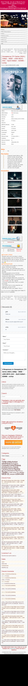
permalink (12, 292)
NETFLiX (5, 471)
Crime (11, 465)
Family (15, 467)
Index (2, 33)
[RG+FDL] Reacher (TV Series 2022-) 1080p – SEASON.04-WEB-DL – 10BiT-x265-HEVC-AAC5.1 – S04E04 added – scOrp (13, 501)
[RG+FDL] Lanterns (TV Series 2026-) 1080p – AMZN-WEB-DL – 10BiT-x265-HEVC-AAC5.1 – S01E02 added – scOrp (13, 534)
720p (4, 461)
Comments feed (5, 565)
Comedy (5, 465)
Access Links (5, 35)
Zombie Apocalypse (20, 648)
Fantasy (5, 469)
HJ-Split (6, 280)
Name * (4, 336)
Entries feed (4, 563)
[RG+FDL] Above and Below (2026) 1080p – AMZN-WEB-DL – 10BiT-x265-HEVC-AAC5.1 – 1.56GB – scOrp (12, 520)
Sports (21, 470)
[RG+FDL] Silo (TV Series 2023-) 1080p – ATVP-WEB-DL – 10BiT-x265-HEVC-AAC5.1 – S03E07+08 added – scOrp (13, 548)
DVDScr (10, 467)
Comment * (5, 349)
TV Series (20, 472)
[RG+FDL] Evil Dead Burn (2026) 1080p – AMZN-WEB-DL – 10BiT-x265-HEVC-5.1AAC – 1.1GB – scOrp (13, 618)
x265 (22, 474)
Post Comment (8, 363)
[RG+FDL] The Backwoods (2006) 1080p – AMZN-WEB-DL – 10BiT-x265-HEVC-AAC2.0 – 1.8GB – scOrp (12, 543)
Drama (16, 290)
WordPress (14, 650)
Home (2, 29)
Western (12, 474)
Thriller (22, 290)
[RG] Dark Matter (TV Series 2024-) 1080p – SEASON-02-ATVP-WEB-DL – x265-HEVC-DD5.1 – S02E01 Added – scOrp (13, 487)
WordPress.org (5, 567)
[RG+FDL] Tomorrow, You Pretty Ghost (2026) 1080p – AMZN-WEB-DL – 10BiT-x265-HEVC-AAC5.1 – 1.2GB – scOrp (13, 515)
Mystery (17, 469)
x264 (17, 474)
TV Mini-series (12, 472)
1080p (9, 462)
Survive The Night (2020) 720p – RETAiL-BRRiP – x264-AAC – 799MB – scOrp (7, 50)
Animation (14, 464)
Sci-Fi (19, 290)
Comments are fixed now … (11, 574)
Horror (10, 469)
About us (3, 39)
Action (12, 290)
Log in (3, 561)
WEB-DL (6, 474)
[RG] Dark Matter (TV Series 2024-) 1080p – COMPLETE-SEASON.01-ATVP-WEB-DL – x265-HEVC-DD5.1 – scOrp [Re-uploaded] (12, 491)
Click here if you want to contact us (9, 555)
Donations (4, 37)
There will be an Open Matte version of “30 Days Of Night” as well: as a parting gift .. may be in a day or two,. (13, 603)
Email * (4, 343)
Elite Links (4, 41)
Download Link (10, 242)
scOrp (17, 65)
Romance (11, 471)
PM (2, 43)
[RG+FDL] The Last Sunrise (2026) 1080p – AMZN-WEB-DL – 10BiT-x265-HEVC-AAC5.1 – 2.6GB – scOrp (12, 506)
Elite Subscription (6, 31)
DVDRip (4, 467)
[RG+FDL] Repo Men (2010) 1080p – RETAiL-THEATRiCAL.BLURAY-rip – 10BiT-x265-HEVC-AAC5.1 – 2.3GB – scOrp (12, 510)
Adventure (6, 464)
